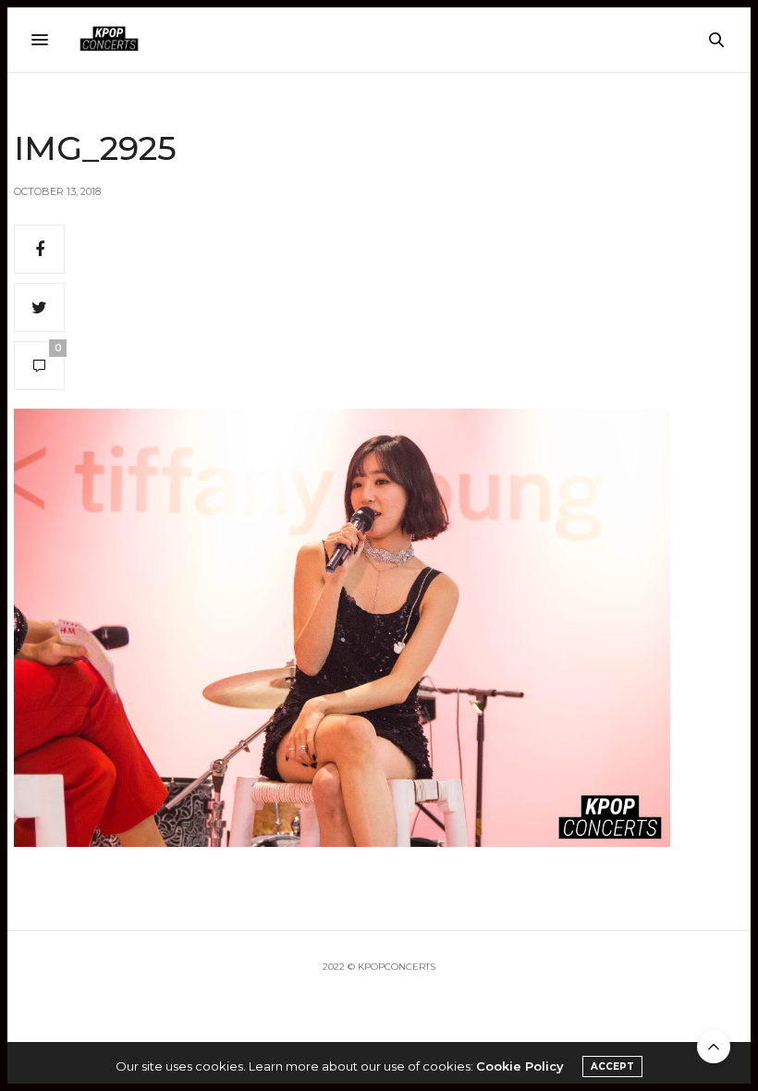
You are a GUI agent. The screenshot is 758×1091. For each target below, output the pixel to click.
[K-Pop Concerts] (109, 39)
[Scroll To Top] (713, 1046)
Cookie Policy (520, 1066)
